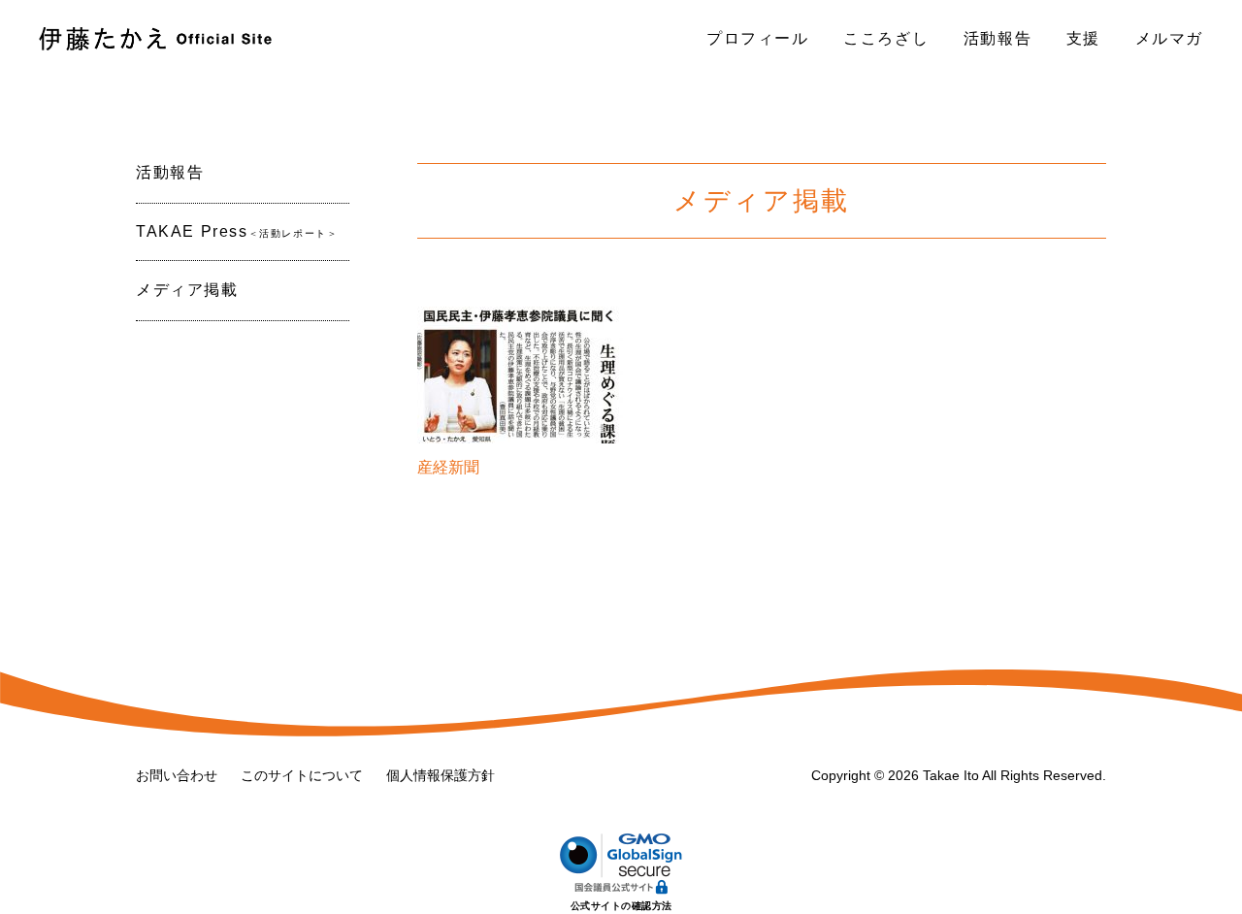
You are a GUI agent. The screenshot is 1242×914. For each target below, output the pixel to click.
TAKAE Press (237, 231)
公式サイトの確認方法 (621, 905)
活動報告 (997, 38)
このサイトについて (302, 775)
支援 (1083, 38)
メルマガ (1169, 38)
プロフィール (757, 38)
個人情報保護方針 (440, 775)
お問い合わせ (176, 775)
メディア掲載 (187, 289)
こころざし (886, 38)
